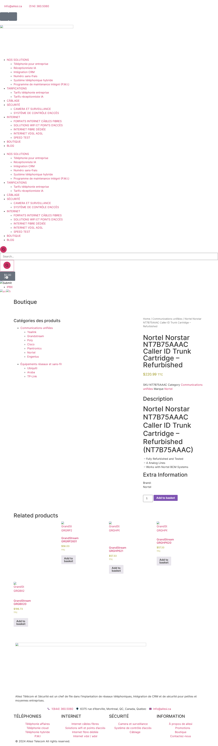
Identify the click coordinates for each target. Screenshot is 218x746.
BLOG (10, 145)
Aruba (31, 372)
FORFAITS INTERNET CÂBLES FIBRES (38, 121)
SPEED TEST (22, 137)
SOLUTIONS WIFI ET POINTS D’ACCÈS (38, 125)
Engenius (33, 356)
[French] (8, 291)
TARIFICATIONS (17, 88)
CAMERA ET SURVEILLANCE (32, 109)
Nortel (31, 352)
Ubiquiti (32, 368)
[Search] (7, 266)
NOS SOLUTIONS (18, 59)
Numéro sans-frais (25, 76)
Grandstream (35, 336)
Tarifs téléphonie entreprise (31, 92)
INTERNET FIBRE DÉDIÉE (30, 129)
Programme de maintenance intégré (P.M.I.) (41, 84)
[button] (109, 150)
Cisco (31, 344)
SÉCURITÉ (13, 104)
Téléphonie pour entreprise (31, 64)
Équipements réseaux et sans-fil (41, 364)
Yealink (31, 332)
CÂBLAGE (13, 100)
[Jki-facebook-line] (4, 16)
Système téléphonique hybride (33, 80)
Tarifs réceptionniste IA (28, 96)
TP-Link (32, 376)
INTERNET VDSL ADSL (28, 133)
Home (146, 318)
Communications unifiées (36, 328)
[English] (3, 291)
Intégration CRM (24, 72)
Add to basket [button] (68, 560)
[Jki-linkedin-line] (13, 16)
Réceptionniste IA (25, 68)
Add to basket (165, 497)
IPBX (10, 287)
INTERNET (13, 117)
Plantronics (34, 348)
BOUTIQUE (14, 141)
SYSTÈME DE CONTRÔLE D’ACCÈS (36, 113)
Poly (30, 340)
